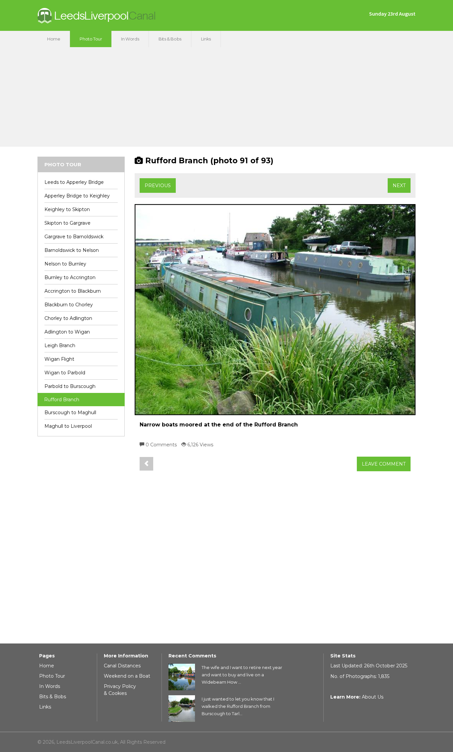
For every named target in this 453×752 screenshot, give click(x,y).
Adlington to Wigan (67, 332)
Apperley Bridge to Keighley (77, 196)
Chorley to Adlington (68, 318)
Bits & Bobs (170, 38)
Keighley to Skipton (67, 209)
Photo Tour (91, 38)
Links (206, 38)
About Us (372, 697)
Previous (158, 185)
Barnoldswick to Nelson (71, 250)
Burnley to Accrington (70, 277)
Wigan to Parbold (64, 373)
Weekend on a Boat (127, 676)
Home (53, 38)
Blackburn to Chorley (68, 305)
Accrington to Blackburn (72, 291)
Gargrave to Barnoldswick (73, 237)
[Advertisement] (226, 96)
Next (399, 185)
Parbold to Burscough (70, 386)
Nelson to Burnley (65, 264)
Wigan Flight (59, 359)
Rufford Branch (61, 400)
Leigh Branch (59, 345)
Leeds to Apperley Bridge (74, 182)
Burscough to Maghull (70, 412)
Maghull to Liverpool (68, 426)
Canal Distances (122, 666)
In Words (130, 38)
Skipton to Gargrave (67, 223)
